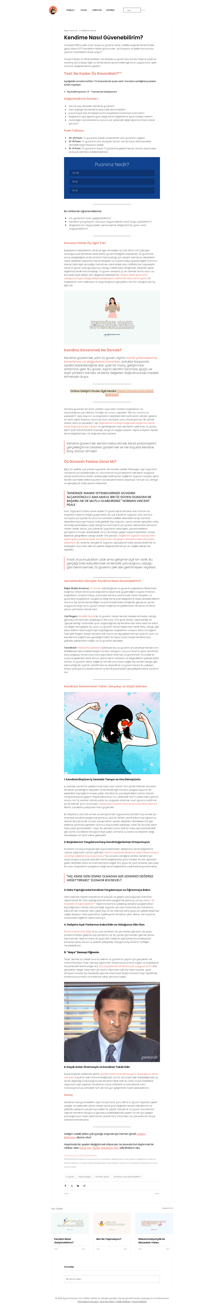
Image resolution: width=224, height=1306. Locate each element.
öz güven (70, 1053)
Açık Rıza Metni (107, 1180)
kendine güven (102, 1053)
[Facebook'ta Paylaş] (65, 1062)
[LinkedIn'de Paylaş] (78, 1062)
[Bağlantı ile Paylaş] (84, 1062)
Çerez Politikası (139, 1180)
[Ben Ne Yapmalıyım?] (112, 1100)
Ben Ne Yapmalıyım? (108, 1115)
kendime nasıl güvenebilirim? (127, 1053)
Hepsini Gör (167, 1084)
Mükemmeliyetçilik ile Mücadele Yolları (151, 1117)
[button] (112, 173)
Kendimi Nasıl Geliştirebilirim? (64, 1117)
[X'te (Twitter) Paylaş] (71, 1062)
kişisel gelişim (85, 1053)
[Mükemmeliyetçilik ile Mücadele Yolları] (154, 1100)
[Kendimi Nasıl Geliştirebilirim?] (70, 1100)
